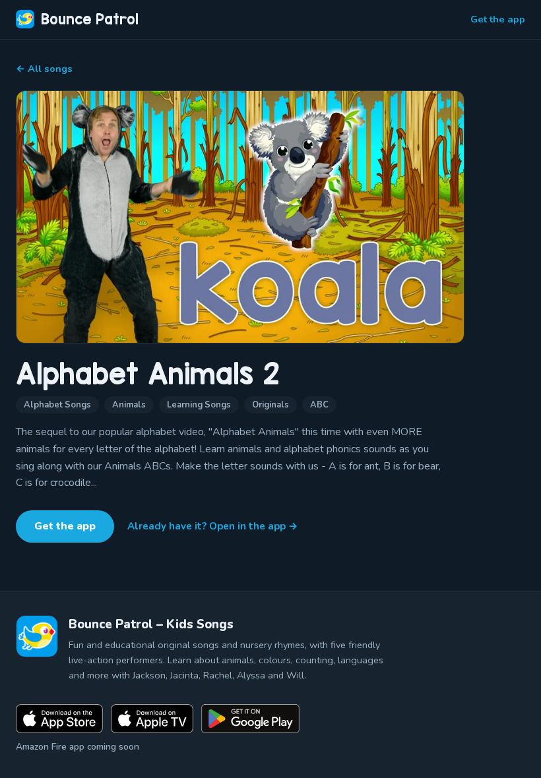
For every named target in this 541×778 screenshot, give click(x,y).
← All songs (44, 68)
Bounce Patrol (90, 19)
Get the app (497, 19)
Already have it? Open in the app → (212, 526)
